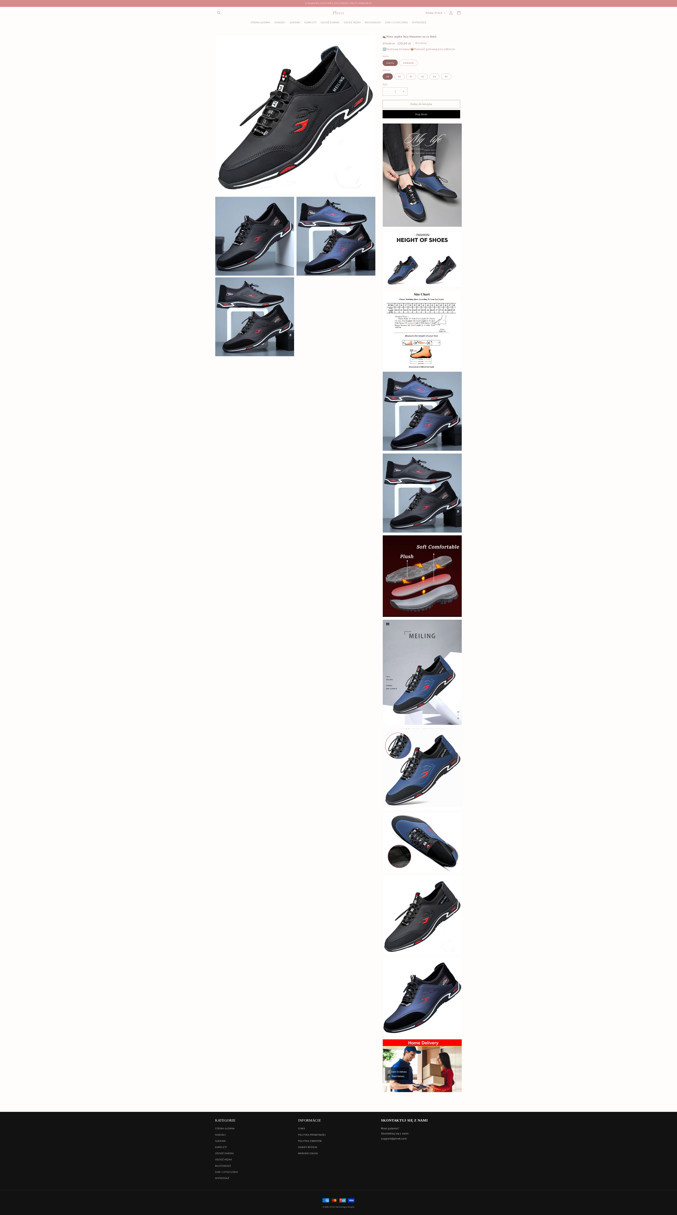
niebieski (408, 62)
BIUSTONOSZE (223, 1165)
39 (387, 76)
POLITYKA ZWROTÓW (310, 1140)
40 (399, 76)
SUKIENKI (220, 1140)
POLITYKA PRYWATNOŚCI (312, 1134)
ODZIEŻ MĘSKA (223, 1159)
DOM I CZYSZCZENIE (226, 1171)
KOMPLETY (221, 1147)
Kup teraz (421, 114)
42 (422, 76)
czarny (390, 62)
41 (411, 76)
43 (434, 76)
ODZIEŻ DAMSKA (224, 1153)
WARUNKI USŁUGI (308, 1153)
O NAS (301, 1128)
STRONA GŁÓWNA (225, 1128)
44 (446, 76)
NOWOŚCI (220, 1134)
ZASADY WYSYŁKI (307, 1147)
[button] (219, 13)
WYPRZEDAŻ (222, 1178)
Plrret (332, 1207)
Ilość (385, 84)
